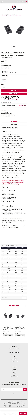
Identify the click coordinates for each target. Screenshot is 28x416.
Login (18, 1)
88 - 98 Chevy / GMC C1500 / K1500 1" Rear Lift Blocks (20, 328)
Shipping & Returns (14, 361)
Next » (24, 297)
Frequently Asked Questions (14, 370)
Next (25, 305)
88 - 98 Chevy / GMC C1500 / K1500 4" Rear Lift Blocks (8, 328)
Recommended (14, 305)
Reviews (14, 124)
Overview (14, 121)
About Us (14, 369)
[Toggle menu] (2, 2)
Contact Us (14, 373)
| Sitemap (20, 400)
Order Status (14, 359)
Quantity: (3, 84)
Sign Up (22, 1)
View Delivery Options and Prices (12, 99)
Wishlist (14, 356)
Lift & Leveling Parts (8, 14)
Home (2, 14)
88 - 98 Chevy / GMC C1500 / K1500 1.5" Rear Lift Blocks (11, 15)
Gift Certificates (14, 355)
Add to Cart (8, 335)
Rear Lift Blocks (15, 14)
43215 (10, 98)
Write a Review (6, 68)
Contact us (4, 80)
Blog (14, 375)
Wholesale (14, 372)
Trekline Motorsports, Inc (6, 57)
